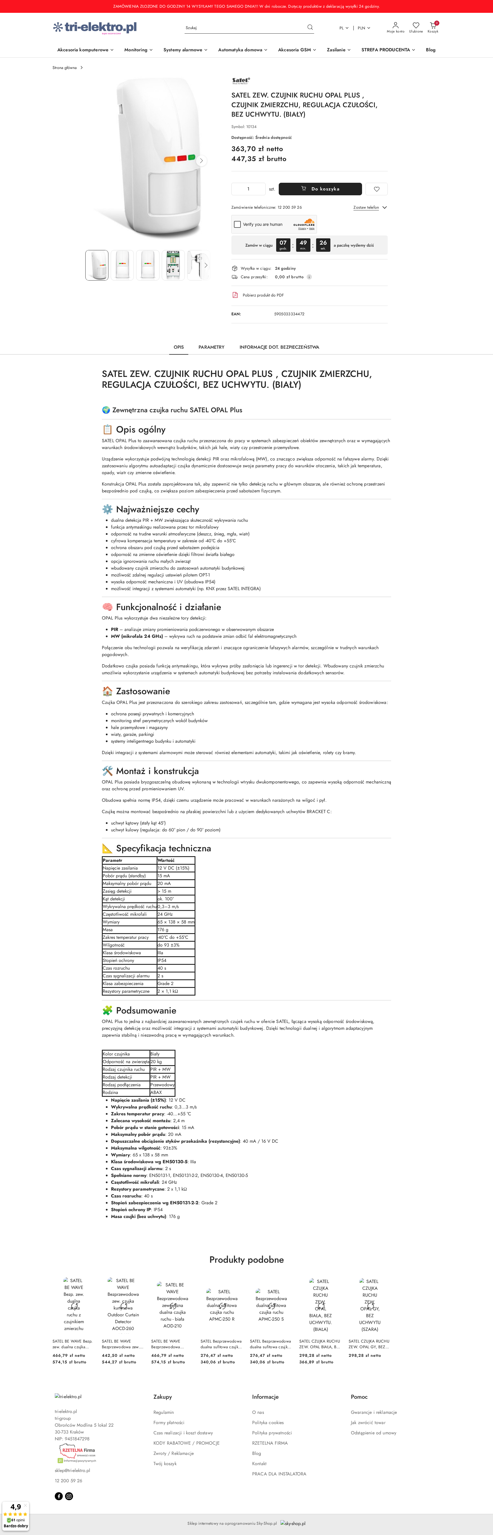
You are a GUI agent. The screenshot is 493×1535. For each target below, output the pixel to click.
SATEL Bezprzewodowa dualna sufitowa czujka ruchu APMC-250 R (221, 1344)
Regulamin (163, 1412)
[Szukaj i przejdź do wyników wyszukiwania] (310, 28)
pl (342, 28)
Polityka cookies (268, 1422)
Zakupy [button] (162, 1397)
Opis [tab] (179, 347)
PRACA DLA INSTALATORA (279, 1474)
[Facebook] (59, 1496)
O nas (258, 1412)
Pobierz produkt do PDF (263, 295)
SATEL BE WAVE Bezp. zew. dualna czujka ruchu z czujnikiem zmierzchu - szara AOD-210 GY (73, 1344)
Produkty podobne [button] (246, 1259)
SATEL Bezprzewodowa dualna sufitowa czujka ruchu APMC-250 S (270, 1344)
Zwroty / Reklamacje (173, 1453)
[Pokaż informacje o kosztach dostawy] (309, 277)
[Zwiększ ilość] (261, 189)
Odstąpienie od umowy (373, 1433)
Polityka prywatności (272, 1433)
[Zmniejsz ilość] (236, 189)
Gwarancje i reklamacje (374, 1412)
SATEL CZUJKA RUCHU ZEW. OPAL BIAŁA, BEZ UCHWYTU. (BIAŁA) (320, 1344)
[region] (309, 245)
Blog (256, 1453)
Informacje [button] (265, 1397)
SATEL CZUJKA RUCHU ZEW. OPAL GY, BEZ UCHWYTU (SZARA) (369, 1344)
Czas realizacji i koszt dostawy (183, 1433)
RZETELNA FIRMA (270, 1443)
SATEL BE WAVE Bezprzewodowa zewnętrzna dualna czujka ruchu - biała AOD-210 (168, 1344)
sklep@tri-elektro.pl (72, 1470)
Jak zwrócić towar (368, 1422)
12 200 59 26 (68, 1480)
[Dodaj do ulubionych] (376, 189)
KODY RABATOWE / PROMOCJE (186, 1443)
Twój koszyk (165, 1463)
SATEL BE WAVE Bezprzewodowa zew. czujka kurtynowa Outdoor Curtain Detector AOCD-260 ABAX (121, 1344)
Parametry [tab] (212, 347)
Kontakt (259, 1463)
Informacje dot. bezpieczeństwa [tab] (280, 347)
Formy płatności (168, 1422)
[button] (201, 160)
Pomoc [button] (359, 1397)
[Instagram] (69, 1496)
